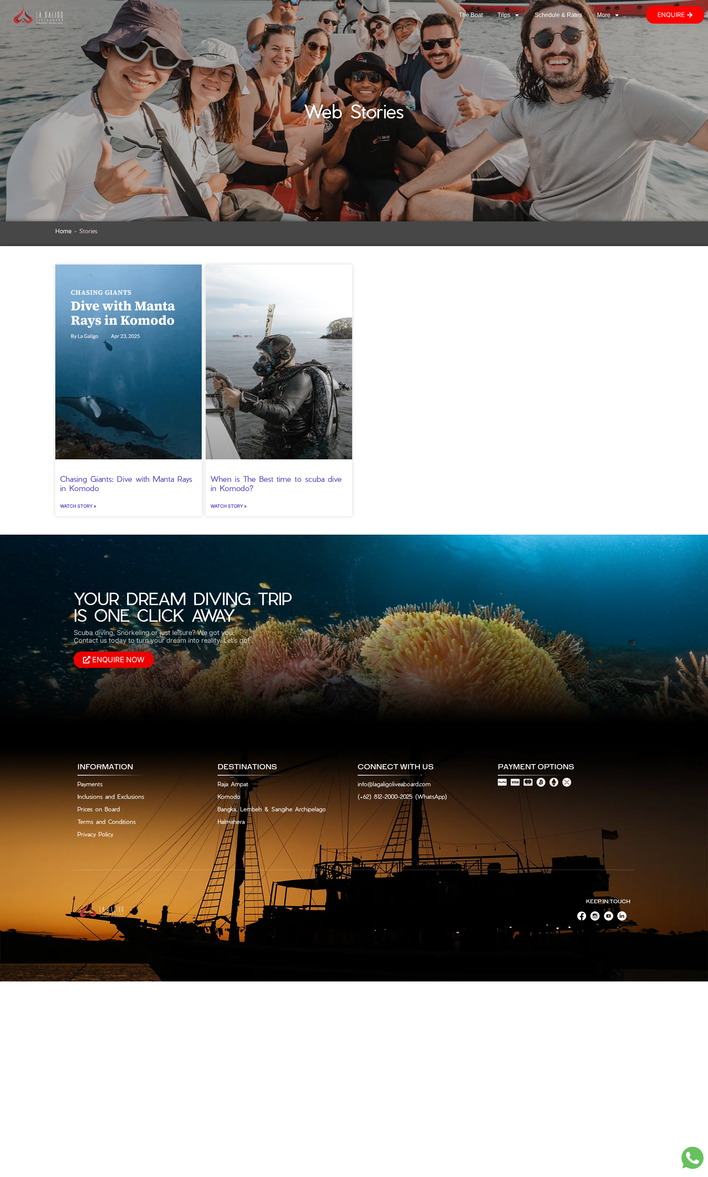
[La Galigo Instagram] (597, 916)
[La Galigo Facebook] (583, 916)
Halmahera (231, 821)
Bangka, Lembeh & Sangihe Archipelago (272, 808)
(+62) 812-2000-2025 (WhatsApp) (402, 796)
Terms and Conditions (106, 821)
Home (63, 231)
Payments (90, 783)
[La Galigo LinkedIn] (624, 916)
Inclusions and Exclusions (110, 796)
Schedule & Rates (558, 15)
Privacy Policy (95, 834)
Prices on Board (98, 808)
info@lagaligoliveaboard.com (394, 783)
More (603, 15)
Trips (503, 15)
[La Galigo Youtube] (610, 916)
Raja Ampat (233, 783)
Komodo (229, 796)
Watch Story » (78, 506)
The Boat (471, 15)
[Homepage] (38, 15)
